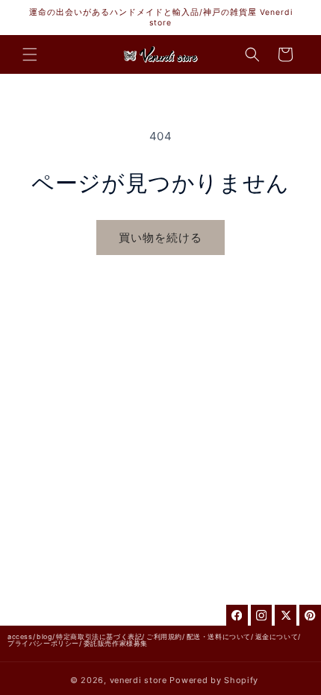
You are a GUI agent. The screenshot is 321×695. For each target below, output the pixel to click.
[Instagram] (261, 615)
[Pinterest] (310, 615)
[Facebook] (237, 615)
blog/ (45, 636)
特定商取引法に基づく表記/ (100, 636)
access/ (21, 636)
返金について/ (278, 636)
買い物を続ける (160, 237)
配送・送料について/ (220, 636)
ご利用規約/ (165, 636)
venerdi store (138, 680)
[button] (29, 54)
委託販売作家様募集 (116, 643)
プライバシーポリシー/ (44, 643)
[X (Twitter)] (285, 615)
